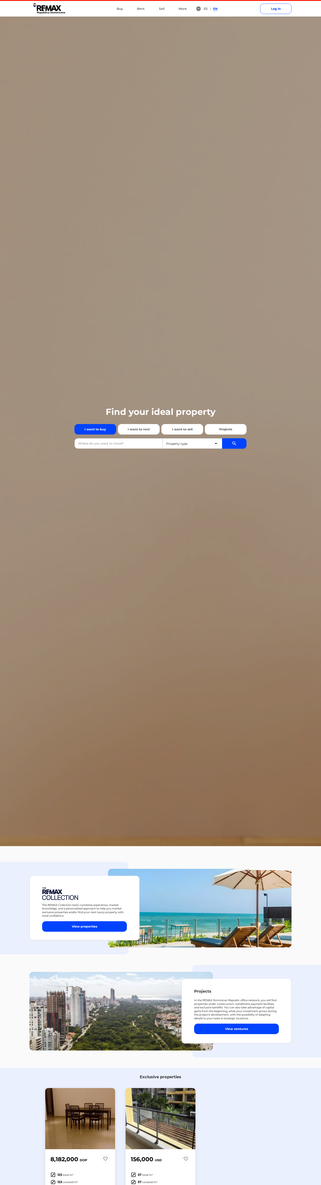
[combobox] (118, 443)
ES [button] (206, 9)
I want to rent (139, 429)
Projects (225, 429)
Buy (120, 9)
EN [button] (215, 9)
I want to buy (95, 429)
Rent (141, 9)
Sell (162, 9)
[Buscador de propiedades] (234, 443)
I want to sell (182, 429)
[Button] (109, 1118)
